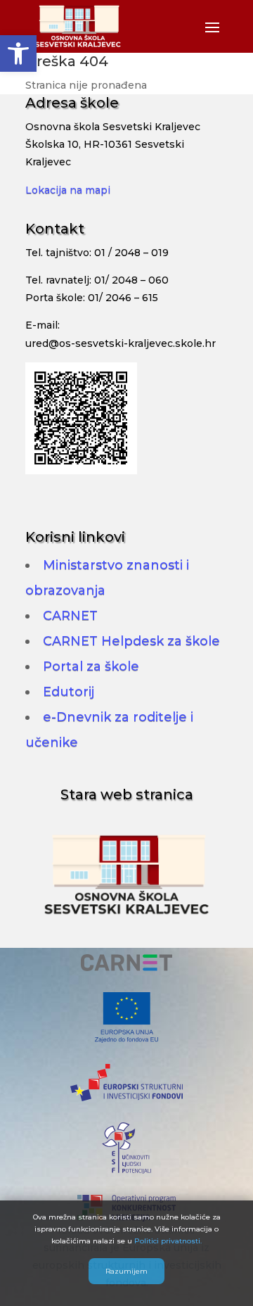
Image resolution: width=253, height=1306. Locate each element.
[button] (18, 53)
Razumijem (126, 1271)
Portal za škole (91, 666)
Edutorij (68, 691)
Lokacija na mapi (67, 190)
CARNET (70, 615)
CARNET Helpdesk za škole (131, 641)
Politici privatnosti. (168, 1240)
